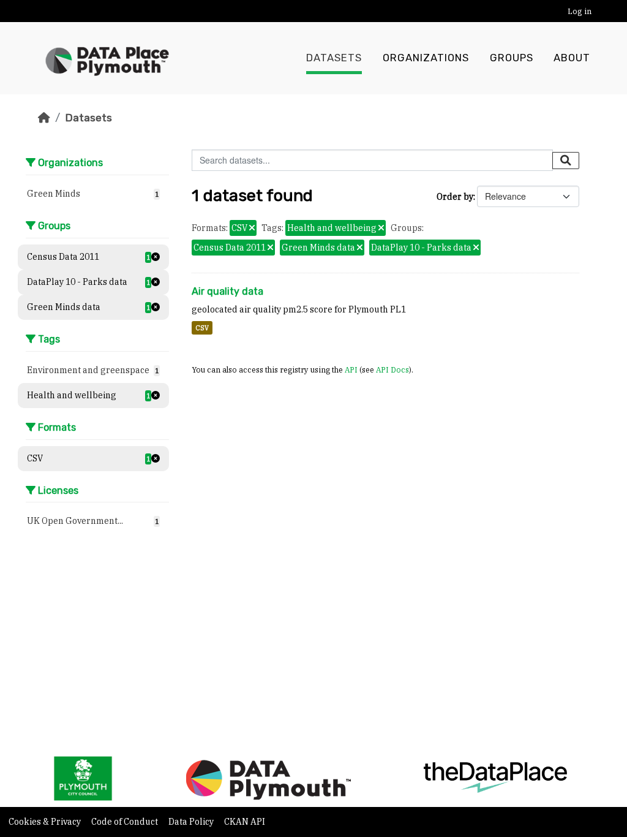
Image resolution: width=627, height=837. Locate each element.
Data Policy (192, 821)
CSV (202, 328)
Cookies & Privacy (46, 821)
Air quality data (227, 291)
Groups (511, 58)
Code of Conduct (125, 821)
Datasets (334, 58)
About (572, 58)
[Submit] (565, 160)
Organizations (426, 58)
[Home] (44, 118)
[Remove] (252, 228)
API (351, 369)
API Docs (392, 369)
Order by (455, 196)
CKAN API (244, 821)
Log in (579, 11)
